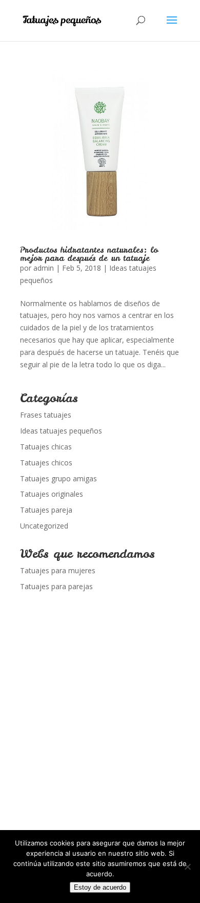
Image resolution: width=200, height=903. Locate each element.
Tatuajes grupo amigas (58, 478)
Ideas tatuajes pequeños (61, 431)
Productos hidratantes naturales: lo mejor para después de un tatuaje (89, 254)
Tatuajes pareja (46, 510)
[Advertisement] (100, 732)
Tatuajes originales (51, 494)
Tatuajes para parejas (56, 586)
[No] (187, 866)
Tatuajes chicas (46, 447)
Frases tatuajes (45, 415)
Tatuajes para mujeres (57, 570)
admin (43, 268)
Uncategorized (44, 526)
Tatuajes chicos (46, 462)
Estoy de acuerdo (100, 887)
